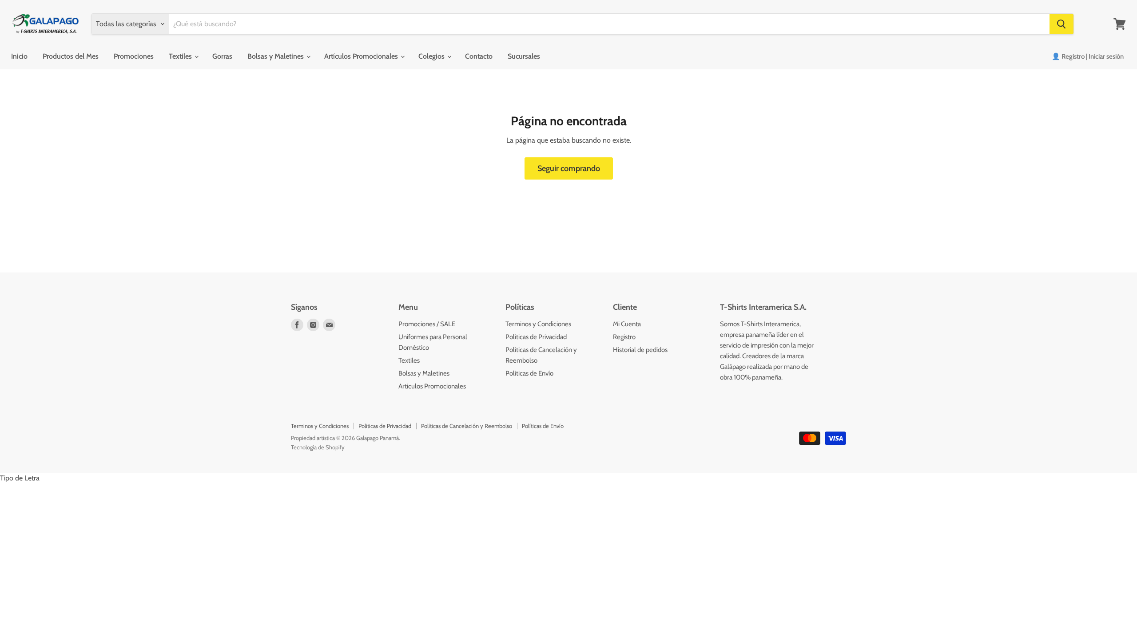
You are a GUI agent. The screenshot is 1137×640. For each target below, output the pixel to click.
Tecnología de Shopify (318, 447)
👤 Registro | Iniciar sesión (1088, 56)
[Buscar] (1061, 24)
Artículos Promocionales (362, 56)
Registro (624, 337)
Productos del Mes (71, 56)
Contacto (479, 56)
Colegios (432, 56)
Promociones (134, 56)
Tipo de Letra (20, 478)
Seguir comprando (568, 168)
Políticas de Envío (529, 373)
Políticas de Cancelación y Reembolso (466, 425)
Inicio (19, 56)
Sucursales (524, 56)
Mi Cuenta (627, 324)
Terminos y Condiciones (538, 324)
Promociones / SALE (426, 324)
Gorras (222, 56)
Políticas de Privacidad (536, 337)
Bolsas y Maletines (276, 56)
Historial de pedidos (640, 350)
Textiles (181, 56)
